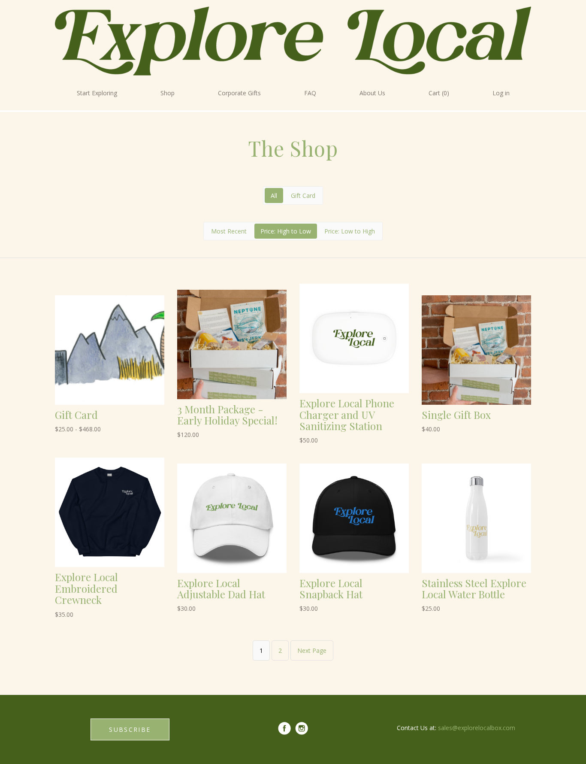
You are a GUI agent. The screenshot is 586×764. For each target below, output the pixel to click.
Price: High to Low (285, 231)
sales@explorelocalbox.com (476, 728)
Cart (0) (439, 93)
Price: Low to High (349, 231)
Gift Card (303, 195)
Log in (501, 93)
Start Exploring (97, 93)
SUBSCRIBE (130, 729)
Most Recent (229, 231)
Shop (167, 93)
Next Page (311, 650)
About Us (372, 93)
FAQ (310, 93)
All (274, 195)
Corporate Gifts (239, 93)
